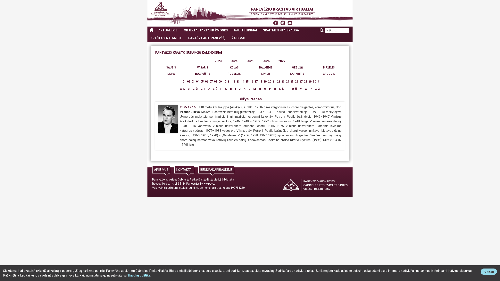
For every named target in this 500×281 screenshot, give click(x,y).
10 (224, 81)
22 (278, 81)
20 (269, 81)
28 (305, 81)
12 (233, 81)
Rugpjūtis (202, 73)
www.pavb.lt (208, 183)
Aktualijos (168, 30)
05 (202, 81)
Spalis (266, 73)
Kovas (234, 67)
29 (310, 81)
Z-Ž (317, 88)
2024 (234, 61)
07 (211, 81)
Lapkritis (297, 73)
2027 (281, 61)
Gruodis (329, 73)
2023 (218, 61)
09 (220, 81)
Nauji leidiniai (245, 30)
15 (247, 81)
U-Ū (294, 88)
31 (319, 81)
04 (197, 81)
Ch (203, 88)
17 (256, 81)
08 (215, 81)
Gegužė (297, 67)
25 (292, 81)
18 (260, 81)
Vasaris (202, 67)
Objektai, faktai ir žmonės (206, 30)
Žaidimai (238, 38)
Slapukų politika (138, 275)
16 (251, 81)
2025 (250, 61)
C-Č (195, 88)
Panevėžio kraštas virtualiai (282, 9)
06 (206, 81)
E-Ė (215, 88)
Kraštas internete (166, 38)
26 (296, 81)
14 (242, 81)
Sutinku (490, 272)
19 (265, 81)
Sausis (171, 67)
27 (301, 81)
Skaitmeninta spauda (281, 30)
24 (287, 81)
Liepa (171, 73)
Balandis (265, 67)
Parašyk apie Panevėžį (206, 38)
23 (283, 81)
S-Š (281, 88)
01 (184, 81)
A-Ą (182, 88)
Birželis (329, 67)
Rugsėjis (234, 73)
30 (314, 81)
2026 (266, 61)
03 (193, 81)
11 (229, 81)
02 (188, 81)
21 (274, 81)
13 (238, 81)
